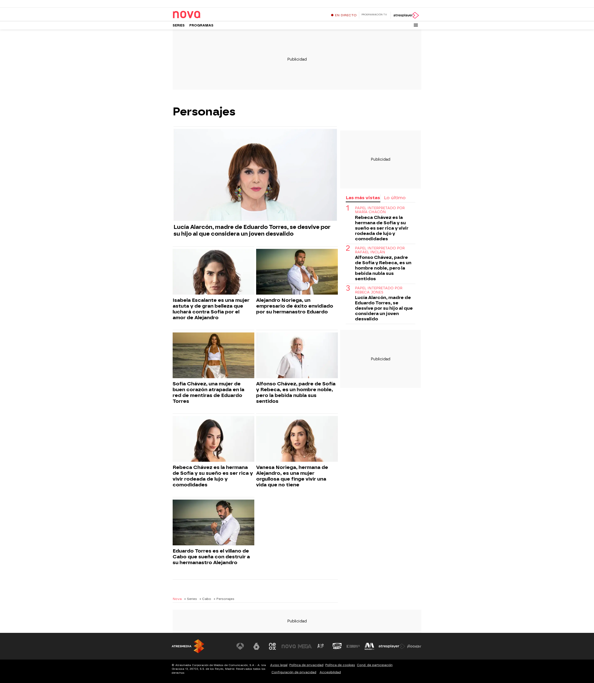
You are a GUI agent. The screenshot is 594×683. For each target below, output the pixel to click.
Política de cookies (340, 665)
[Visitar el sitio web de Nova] (289, 646)
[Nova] (202, 15)
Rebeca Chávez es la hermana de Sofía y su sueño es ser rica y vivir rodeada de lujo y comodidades (213, 476)
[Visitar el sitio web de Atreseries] (321, 646)
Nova (177, 599)
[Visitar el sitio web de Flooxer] (414, 646)
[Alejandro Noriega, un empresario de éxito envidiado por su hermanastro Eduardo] (297, 272)
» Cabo (205, 599)
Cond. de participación (375, 665)
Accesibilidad (330, 672)
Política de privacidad (306, 665)
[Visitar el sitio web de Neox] (272, 646)
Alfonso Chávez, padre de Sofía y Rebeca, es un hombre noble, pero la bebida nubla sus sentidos (296, 392)
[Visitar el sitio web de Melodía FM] (369, 646)
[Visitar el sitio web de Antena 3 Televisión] (240, 646)
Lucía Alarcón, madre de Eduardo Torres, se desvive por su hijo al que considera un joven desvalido (252, 230)
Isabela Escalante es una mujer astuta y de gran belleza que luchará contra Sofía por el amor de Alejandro (211, 308)
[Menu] (415, 25)
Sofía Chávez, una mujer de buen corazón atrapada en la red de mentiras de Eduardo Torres (208, 392)
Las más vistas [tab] (363, 197)
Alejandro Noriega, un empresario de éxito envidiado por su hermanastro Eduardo (294, 306)
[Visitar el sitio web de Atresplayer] (392, 646)
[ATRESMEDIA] (188, 646)
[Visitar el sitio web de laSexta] (256, 646)
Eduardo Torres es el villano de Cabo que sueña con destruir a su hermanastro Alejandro (211, 556)
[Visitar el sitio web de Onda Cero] (337, 646)
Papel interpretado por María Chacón (380, 210)
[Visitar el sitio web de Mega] (305, 646)
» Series (190, 599)
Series (179, 25)
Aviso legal (278, 665)
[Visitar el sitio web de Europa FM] (353, 646)
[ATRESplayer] (406, 15)
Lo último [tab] (395, 197)
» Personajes (224, 599)
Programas (201, 25)
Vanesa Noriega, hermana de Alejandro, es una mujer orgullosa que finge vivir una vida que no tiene (292, 476)
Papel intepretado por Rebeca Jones (378, 290)
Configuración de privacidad (293, 672)
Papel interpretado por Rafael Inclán (380, 250)
